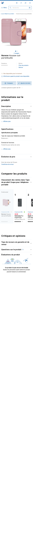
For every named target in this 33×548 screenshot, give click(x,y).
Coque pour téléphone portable (19, 212)
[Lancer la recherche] (10, 8)
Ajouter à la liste (25, 83)
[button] (16, 74)
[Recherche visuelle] (30, 7)
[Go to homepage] (2, 3)
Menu (5, 7)
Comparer (10, 83)
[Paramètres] (16, 3)
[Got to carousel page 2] (16, 51)
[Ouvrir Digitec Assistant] (25, 3)
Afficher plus (7, 121)
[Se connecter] (21, 3)
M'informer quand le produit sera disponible (16, 76)
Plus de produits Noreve (23, 65)
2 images (16, 53)
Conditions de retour (7, 164)
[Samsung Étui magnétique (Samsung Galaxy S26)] (19, 206)
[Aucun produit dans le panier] (30, 3)
